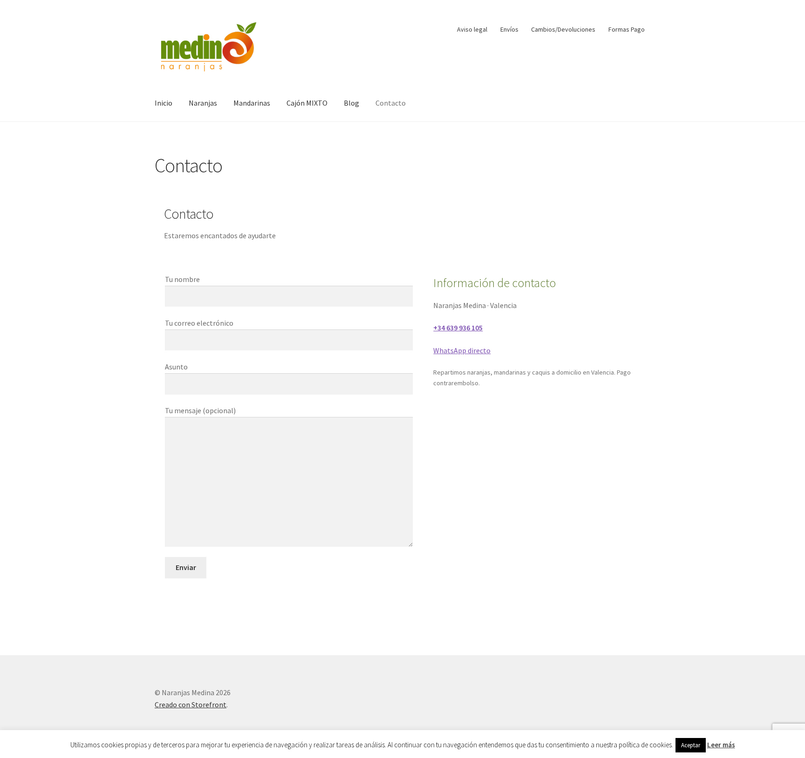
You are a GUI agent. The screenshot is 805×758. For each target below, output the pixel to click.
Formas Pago (626, 29)
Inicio (163, 102)
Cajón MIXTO (307, 102)
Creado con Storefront (190, 704)
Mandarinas (251, 102)
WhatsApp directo (462, 350)
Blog (351, 102)
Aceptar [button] (690, 745)
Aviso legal (472, 29)
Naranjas (203, 102)
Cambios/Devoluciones (563, 29)
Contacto (390, 102)
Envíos (509, 29)
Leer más (721, 744)
